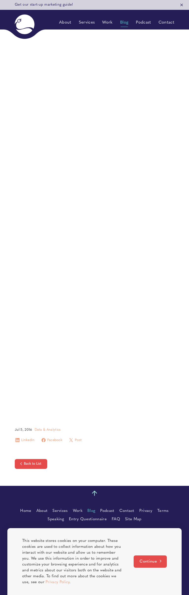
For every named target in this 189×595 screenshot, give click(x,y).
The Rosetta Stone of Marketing (49, 219)
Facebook (55, 440)
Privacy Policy (57, 582)
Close (181, 5)
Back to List (32, 464)
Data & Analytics (48, 430)
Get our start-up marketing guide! (44, 5)
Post (78, 440)
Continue (148, 562)
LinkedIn (28, 440)
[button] (24, 24)
